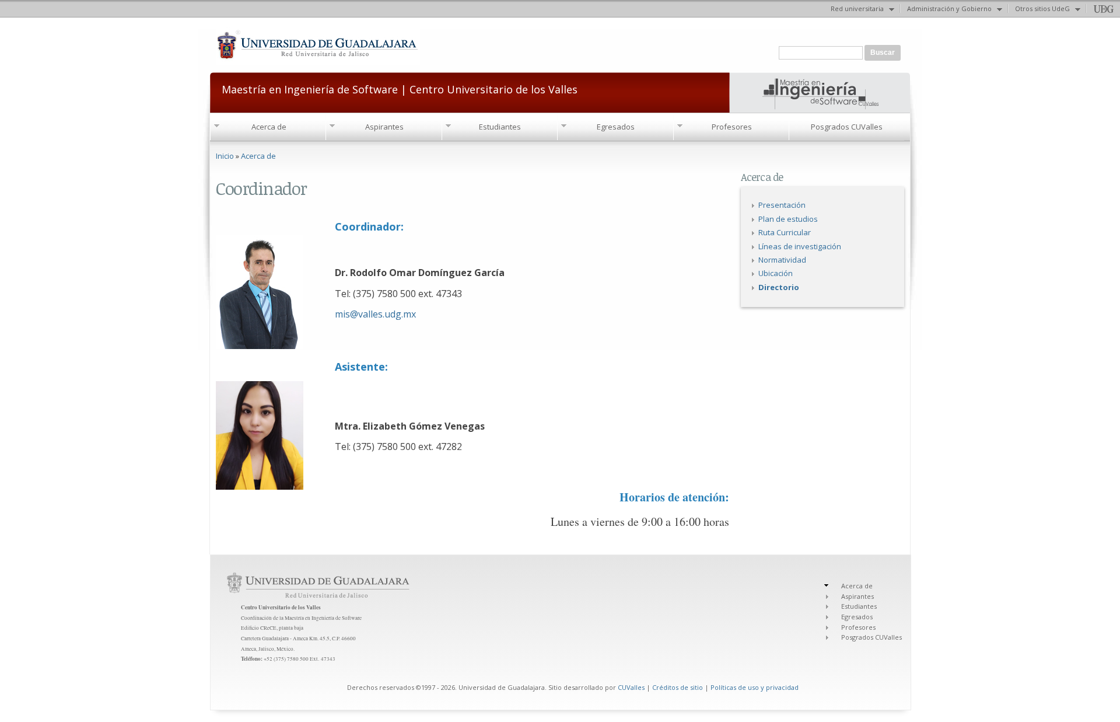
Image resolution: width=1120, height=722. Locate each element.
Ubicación (775, 273)
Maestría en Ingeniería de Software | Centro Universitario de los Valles (400, 88)
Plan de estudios (788, 219)
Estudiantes (500, 126)
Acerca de (268, 126)
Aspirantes (384, 126)
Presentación (782, 205)
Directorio (778, 287)
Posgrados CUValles (847, 126)
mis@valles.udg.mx (375, 314)
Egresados (616, 126)
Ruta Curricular (784, 232)
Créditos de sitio (677, 687)
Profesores (732, 126)
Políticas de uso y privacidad (754, 687)
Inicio (225, 156)
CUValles (631, 687)
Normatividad (782, 259)
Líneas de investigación (799, 246)
